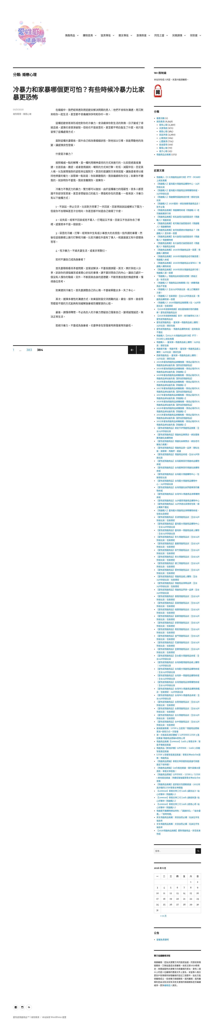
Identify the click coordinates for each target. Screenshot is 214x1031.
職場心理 (163, 148)
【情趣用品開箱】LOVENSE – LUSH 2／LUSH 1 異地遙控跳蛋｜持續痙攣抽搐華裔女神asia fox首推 (178, 777)
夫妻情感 (163, 128)
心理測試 (163, 138)
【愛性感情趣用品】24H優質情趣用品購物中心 (178, 500)
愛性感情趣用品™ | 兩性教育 (26, 1017)
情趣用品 (70, 35)
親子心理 (163, 151)
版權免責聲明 (163, 939)
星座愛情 (163, 144)
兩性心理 (163, 125)
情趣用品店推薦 (164, 154)
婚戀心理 (27, 114)
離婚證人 (168, 985)
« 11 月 (163, 916)
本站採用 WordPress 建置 (54, 1017)
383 (29, 350)
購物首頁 (88, 35)
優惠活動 (161, 118)
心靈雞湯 (163, 141)
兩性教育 (17, 114)
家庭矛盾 (163, 134)
